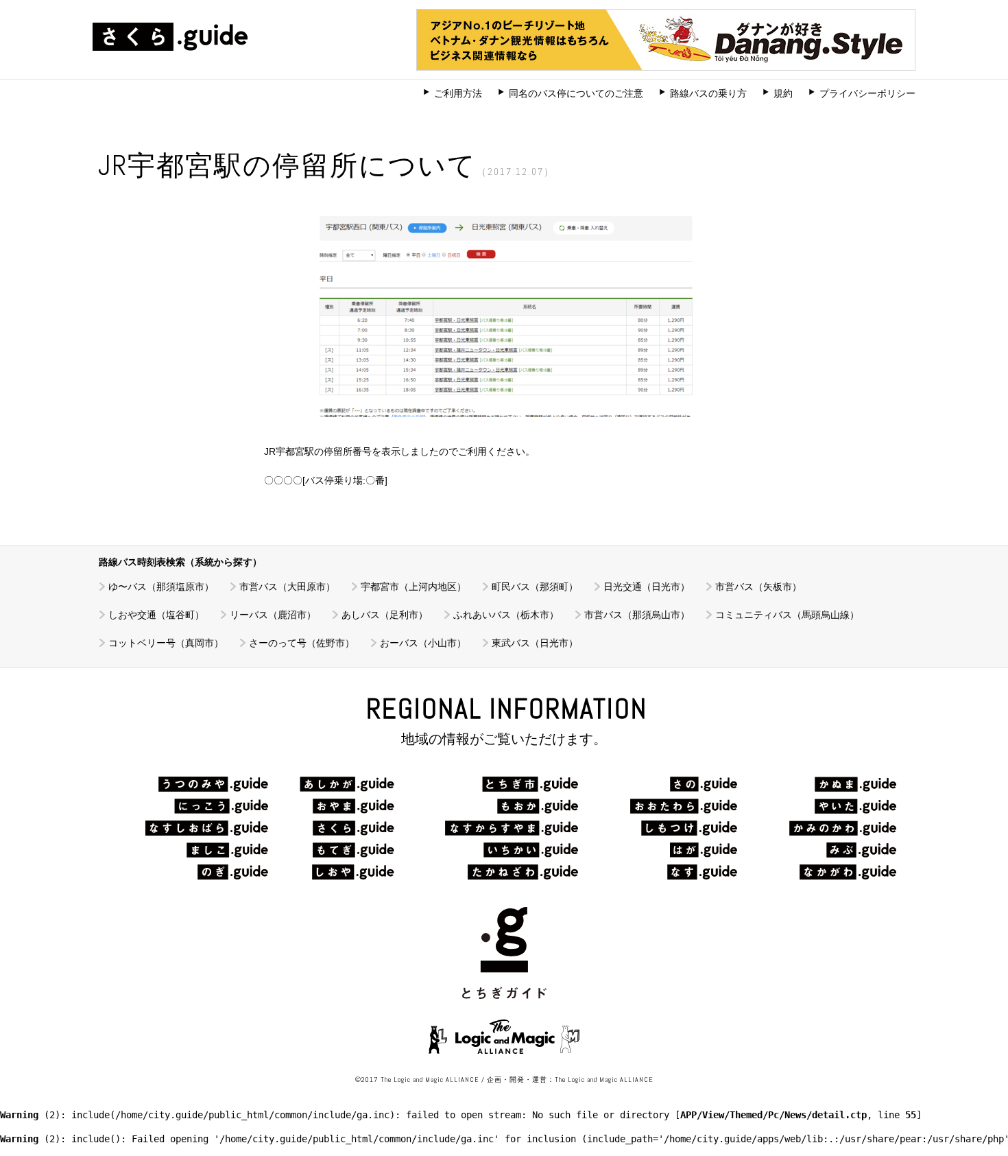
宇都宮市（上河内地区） (413, 586)
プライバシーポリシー (867, 93)
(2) (30, 1114)
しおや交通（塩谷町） (156, 614)
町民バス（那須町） (535, 586)
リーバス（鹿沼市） (273, 614)
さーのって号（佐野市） (302, 642)
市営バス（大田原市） (287, 586)
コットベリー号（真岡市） (166, 642)
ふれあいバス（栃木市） (506, 614)
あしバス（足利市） (384, 614)
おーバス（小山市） (423, 642)
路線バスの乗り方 (708, 93)
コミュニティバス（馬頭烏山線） (787, 614)
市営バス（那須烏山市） (637, 614)
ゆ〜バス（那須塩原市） (161, 586)
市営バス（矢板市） (758, 586)
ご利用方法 (458, 93)
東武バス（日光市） (535, 642)
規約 (783, 93)
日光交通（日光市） (646, 586)
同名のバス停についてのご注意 (576, 93)
